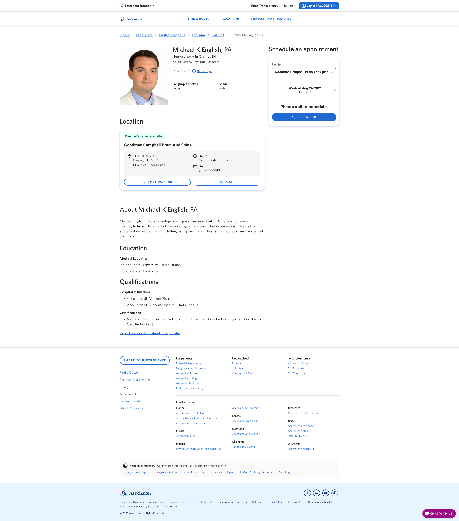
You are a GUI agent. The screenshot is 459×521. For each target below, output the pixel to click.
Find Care (144, 35)
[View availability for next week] (335, 90)
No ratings (204, 71)
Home (125, 35)
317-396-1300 (306, 117)
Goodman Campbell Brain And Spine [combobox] (301, 72)
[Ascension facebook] (307, 492)
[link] (264, 6)
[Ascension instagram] (334, 492)
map (229, 182)
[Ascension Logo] (175, 493)
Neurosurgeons (172, 35)
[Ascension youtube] (325, 492)
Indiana (198, 35)
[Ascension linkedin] (316, 492)
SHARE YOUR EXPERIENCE (145, 360)
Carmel (218, 35)
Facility (277, 64)
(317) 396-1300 (160, 182)
